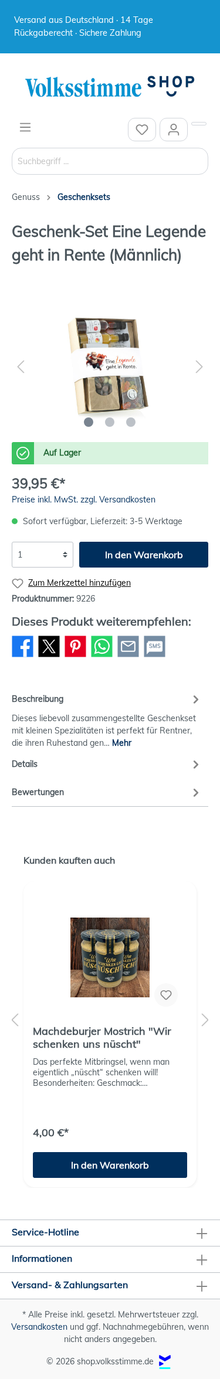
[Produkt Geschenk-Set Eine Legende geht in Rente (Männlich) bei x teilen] (49, 656)
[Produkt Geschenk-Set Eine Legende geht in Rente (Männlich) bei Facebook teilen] (22, 656)
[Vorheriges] (20, 367)
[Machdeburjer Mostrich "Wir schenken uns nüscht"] (110, 957)
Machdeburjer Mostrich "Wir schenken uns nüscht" (102, 1038)
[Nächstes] (199, 367)
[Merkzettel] (141, 129)
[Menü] (25, 127)
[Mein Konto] (173, 129)
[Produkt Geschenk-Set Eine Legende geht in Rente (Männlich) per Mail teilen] (128, 656)
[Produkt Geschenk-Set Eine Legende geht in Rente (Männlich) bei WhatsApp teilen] (102, 656)
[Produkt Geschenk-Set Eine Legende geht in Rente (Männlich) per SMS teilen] (154, 656)
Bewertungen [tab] (38, 792)
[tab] (107, 719)
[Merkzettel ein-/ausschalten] (166, 995)
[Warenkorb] (199, 124)
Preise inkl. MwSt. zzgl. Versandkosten (83, 499)
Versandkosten (39, 1327)
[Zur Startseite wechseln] (110, 87)
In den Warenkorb (144, 555)
